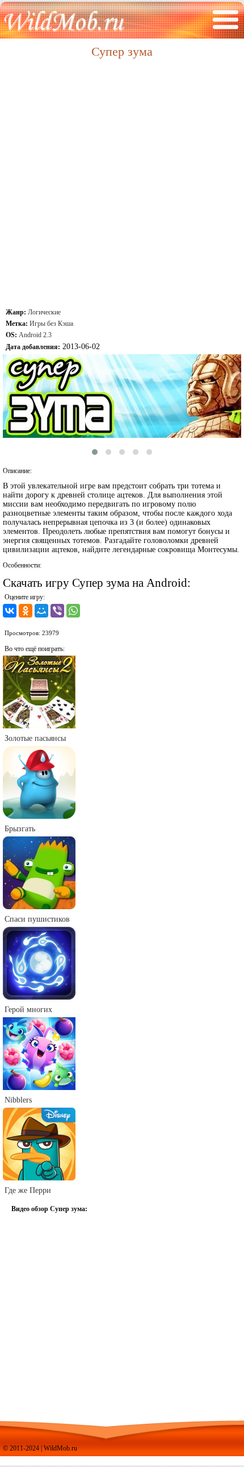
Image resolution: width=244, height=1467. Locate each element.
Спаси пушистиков (37, 919)
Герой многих (28, 1009)
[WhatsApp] (73, 611)
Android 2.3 (35, 335)
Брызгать (20, 828)
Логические (44, 312)
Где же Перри (28, 1190)
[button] (95, 452)
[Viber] (57, 611)
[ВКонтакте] (9, 611)
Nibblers (18, 1100)
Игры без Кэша (51, 324)
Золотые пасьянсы (35, 738)
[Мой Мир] (41, 611)
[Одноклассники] (25, 611)
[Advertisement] (122, 184)
